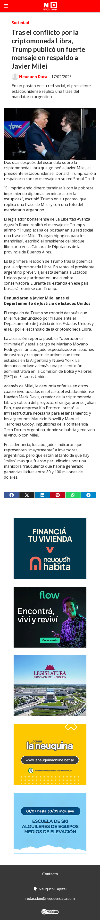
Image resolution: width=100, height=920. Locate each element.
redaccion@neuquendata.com (50, 898)
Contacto (50, 873)
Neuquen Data (33, 76)
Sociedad (20, 22)
